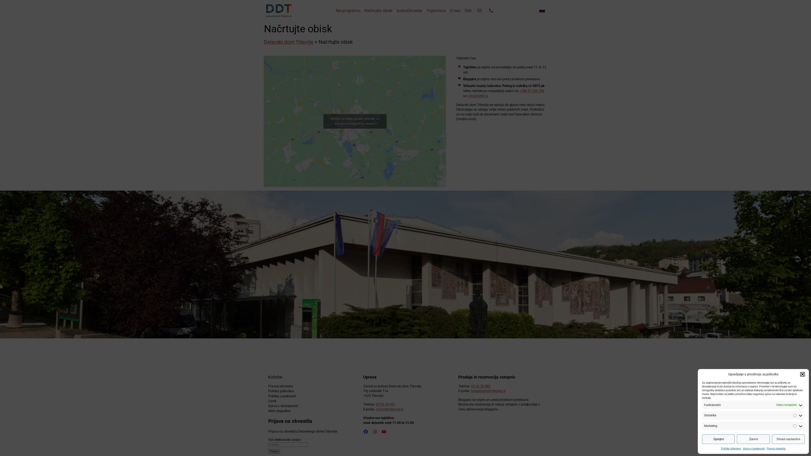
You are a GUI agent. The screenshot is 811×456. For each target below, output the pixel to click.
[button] (802, 374)
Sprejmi (718, 439)
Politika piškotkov (731, 448)
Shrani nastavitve (788, 439)
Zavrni (753, 439)
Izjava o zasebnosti (754, 448)
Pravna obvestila (776, 448)
